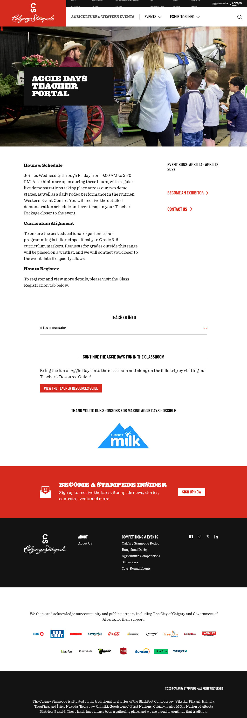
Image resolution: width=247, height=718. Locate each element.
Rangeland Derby (135, 550)
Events (150, 17)
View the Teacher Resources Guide (71, 388)
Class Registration (53, 328)
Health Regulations (119, 13)
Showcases (130, 562)
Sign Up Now (191, 492)
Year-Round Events (136, 568)
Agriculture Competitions (141, 556)
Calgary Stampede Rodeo (140, 543)
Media (215, 3)
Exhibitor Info (182, 17)
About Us (85, 543)
